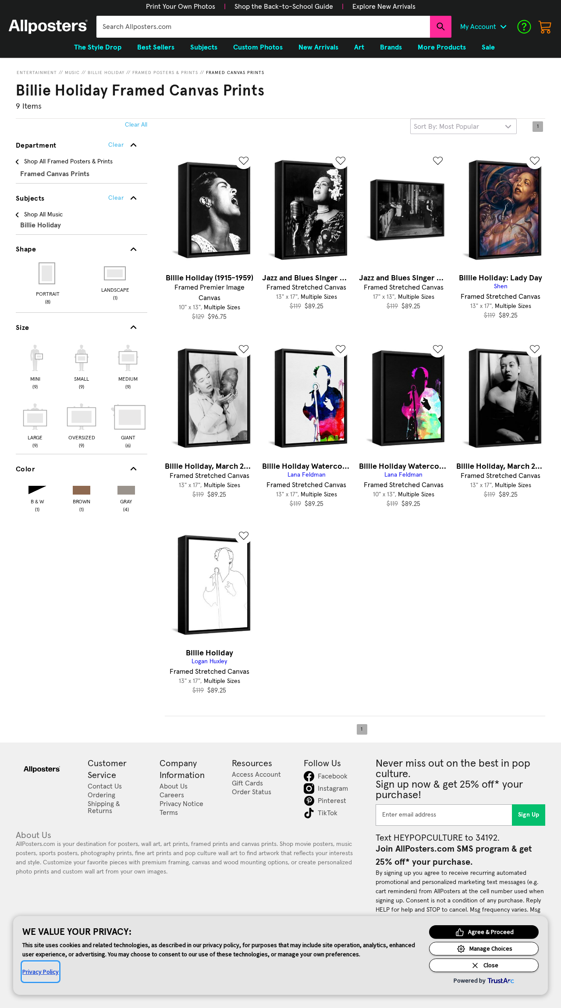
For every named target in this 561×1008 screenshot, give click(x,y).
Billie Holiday (106, 73)
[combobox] (263, 27)
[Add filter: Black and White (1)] (37, 488)
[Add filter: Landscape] (115, 273)
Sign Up (529, 815)
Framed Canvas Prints (235, 73)
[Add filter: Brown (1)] (81, 488)
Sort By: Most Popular (446, 126)
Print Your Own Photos (180, 6)
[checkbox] (35, 365)
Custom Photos (258, 47)
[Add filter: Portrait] (48, 273)
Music (72, 73)
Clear (116, 198)
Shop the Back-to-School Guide (283, 6)
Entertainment (37, 73)
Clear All (136, 125)
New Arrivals (318, 47)
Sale (488, 47)
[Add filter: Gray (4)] (126, 488)
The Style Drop (97, 47)
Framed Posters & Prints (165, 73)
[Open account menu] (503, 27)
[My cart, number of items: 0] (545, 27)
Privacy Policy (40, 972)
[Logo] (48, 26)
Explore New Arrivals (383, 6)
